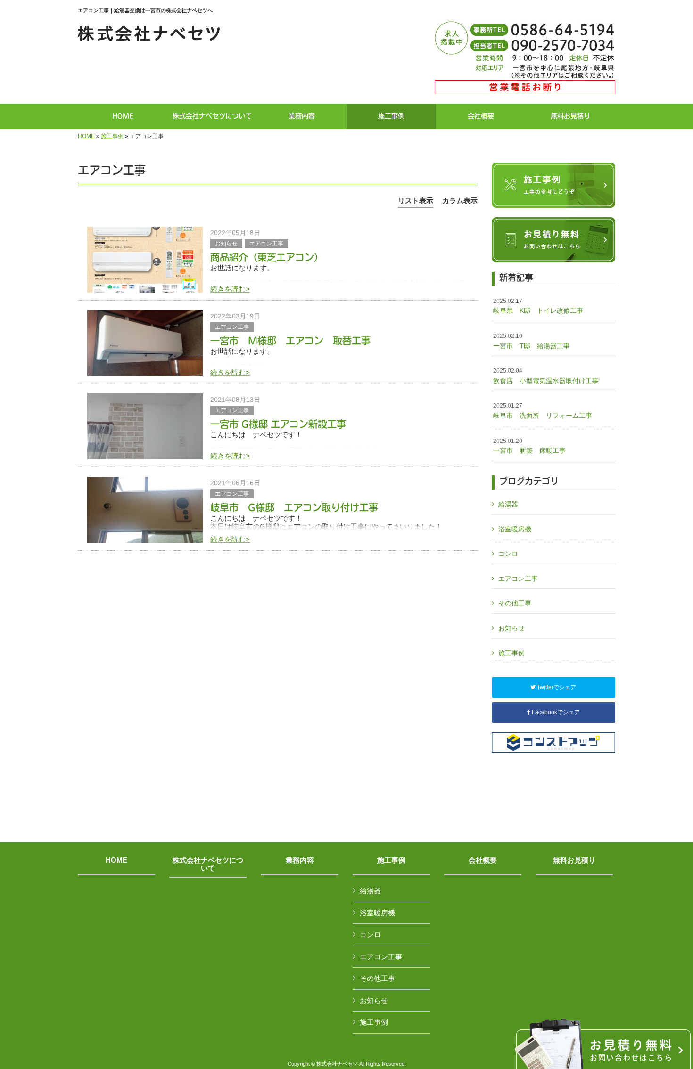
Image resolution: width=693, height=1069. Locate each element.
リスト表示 (415, 200)
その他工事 (514, 603)
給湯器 (508, 504)
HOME (86, 136)
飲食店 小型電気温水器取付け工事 (546, 375)
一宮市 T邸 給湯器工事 (531, 341)
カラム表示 (460, 200)
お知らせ (226, 243)
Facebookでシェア (555, 712)
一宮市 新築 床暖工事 (529, 446)
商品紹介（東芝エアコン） (266, 257)
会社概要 (483, 860)
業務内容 (300, 860)
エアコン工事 (266, 243)
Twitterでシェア (556, 687)
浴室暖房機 (514, 529)
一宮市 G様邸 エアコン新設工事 (278, 424)
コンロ (508, 553)
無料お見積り (574, 860)
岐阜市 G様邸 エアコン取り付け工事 (294, 507)
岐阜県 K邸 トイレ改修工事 (538, 306)
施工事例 (112, 136)
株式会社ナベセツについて (208, 864)
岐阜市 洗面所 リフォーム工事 (546, 410)
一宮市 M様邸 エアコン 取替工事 (290, 340)
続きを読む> (230, 289)
